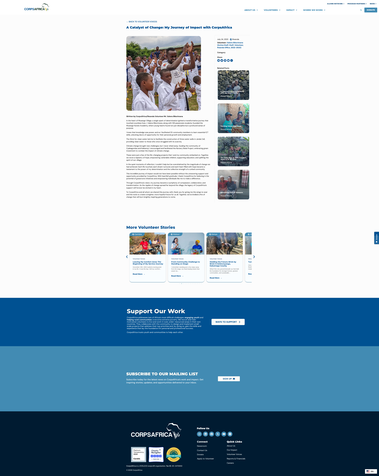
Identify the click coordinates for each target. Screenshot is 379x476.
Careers (230, 463)
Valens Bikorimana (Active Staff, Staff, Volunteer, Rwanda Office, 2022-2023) (230, 45)
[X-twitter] (217, 434)
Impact (290, 10)
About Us (249, 10)
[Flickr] (229, 434)
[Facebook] (211, 434)
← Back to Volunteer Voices (141, 21)
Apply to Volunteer (205, 458)
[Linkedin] (205, 434)
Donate (200, 454)
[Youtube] (223, 434)
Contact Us (202, 450)
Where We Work (313, 10)
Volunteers (271, 10)
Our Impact (232, 450)
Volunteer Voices (234, 454)
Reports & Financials (236, 458)
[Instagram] (199, 434)
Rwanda (235, 39)
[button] (361, 10)
